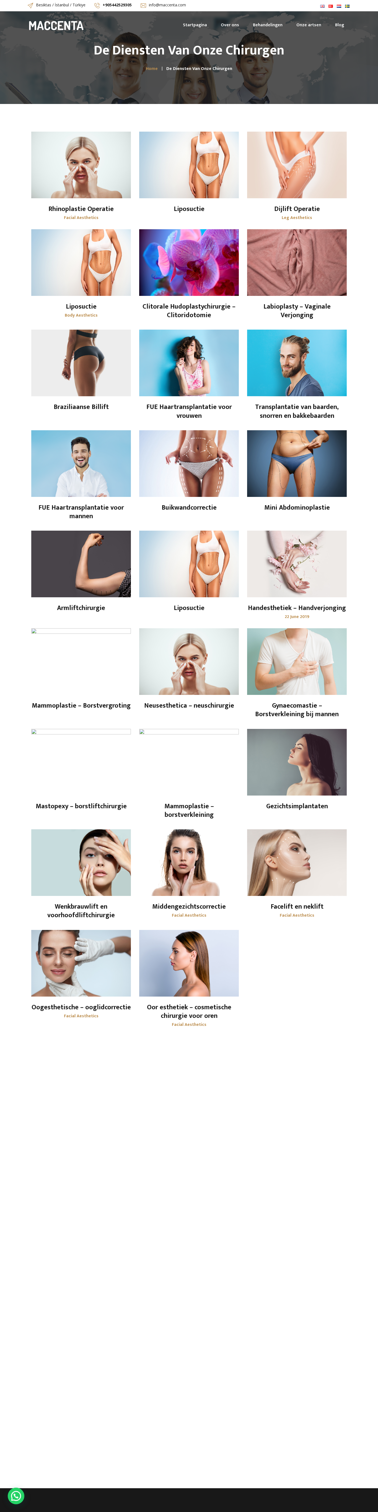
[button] (16, 1496)
